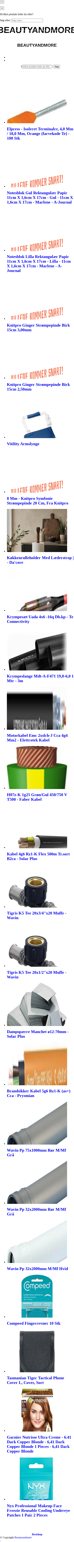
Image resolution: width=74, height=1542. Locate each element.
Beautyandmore (23, 1537)
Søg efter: (5, 20)
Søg (57, 66)
